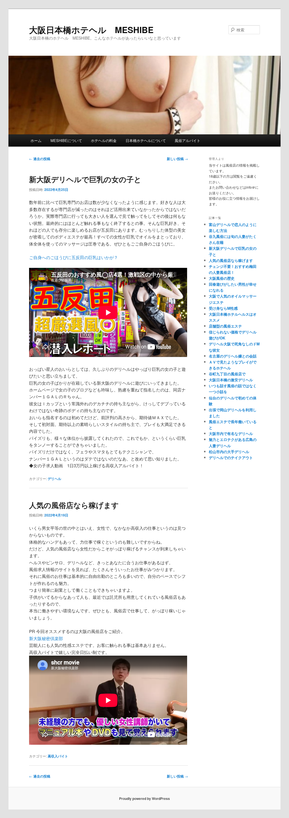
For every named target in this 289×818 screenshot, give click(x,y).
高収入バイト (58, 756)
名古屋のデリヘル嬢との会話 (233, 356)
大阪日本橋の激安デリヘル (231, 379)
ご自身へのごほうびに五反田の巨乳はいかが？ (73, 257)
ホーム (35, 140)
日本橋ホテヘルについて (146, 140)
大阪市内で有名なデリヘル (231, 433)
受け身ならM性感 (223, 308)
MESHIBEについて (66, 140)
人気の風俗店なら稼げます (74, 505)
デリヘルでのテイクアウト (231, 457)
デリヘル (54, 478)
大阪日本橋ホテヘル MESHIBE (91, 29)
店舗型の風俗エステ (225, 326)
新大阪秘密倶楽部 (46, 638)
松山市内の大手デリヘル (229, 451)
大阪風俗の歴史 (222, 278)
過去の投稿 (39, 158)
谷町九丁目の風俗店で (227, 373)
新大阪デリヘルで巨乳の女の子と (85, 179)
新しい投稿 (177, 158)
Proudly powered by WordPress (144, 798)
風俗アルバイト (187, 140)
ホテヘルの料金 (104, 140)
